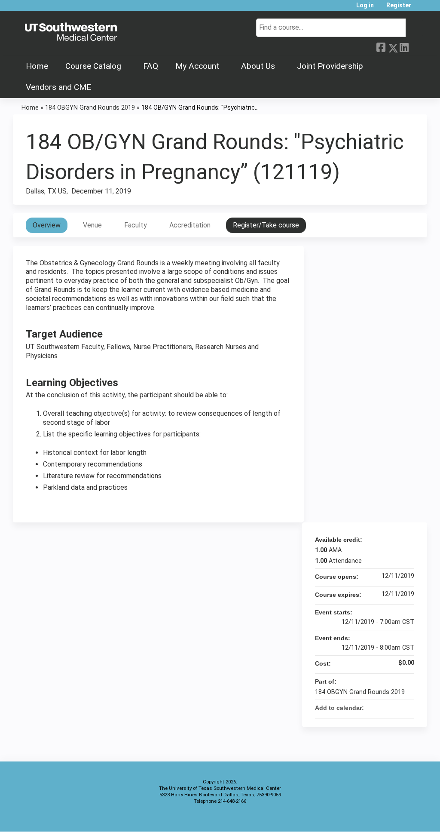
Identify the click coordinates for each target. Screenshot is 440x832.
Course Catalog (93, 66)
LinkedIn (404, 46)
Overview (47, 225)
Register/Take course (266, 225)
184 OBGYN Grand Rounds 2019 (90, 107)
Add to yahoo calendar (385, 707)
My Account (197, 66)
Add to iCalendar (396, 707)
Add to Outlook (407, 707)
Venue (92, 225)
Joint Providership (330, 66)
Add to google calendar (374, 707)
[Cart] (420, 8)
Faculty (135, 225)
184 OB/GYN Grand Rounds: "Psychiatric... (200, 107)
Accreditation (190, 225)
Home (37, 66)
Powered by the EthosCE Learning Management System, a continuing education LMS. (396, 817)
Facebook (380, 46)
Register (398, 5)
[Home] (71, 32)
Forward (415, 45)
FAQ (150, 66)
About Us (258, 66)
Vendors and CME (58, 87)
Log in (365, 5)
